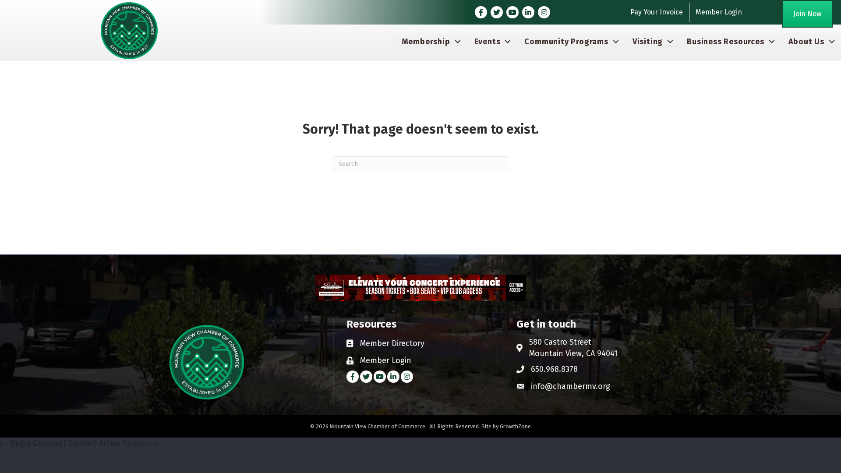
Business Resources (725, 41)
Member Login (719, 12)
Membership (426, 41)
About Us (806, 41)
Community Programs (566, 41)
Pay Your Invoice (656, 12)
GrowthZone (515, 426)
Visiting (648, 41)
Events (487, 41)
